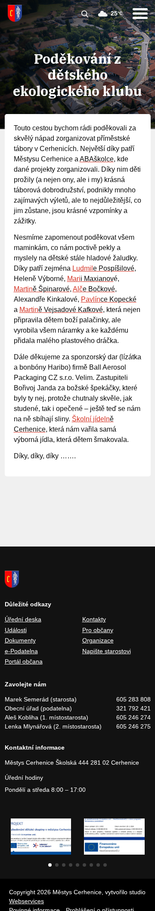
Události (16, 630)
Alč (78, 289)
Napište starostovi (106, 651)
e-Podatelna (21, 651)
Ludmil (82, 268)
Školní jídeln (91, 419)
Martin (23, 289)
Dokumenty (20, 640)
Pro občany (97, 630)
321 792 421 (133, 708)
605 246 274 (133, 717)
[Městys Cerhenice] (15, 13)
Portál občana (24, 661)
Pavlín (90, 299)
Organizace (98, 640)
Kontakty (94, 619)
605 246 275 (133, 726)
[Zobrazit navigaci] (140, 13)
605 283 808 (133, 699)
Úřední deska (23, 619)
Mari (74, 278)
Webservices (26, 901)
